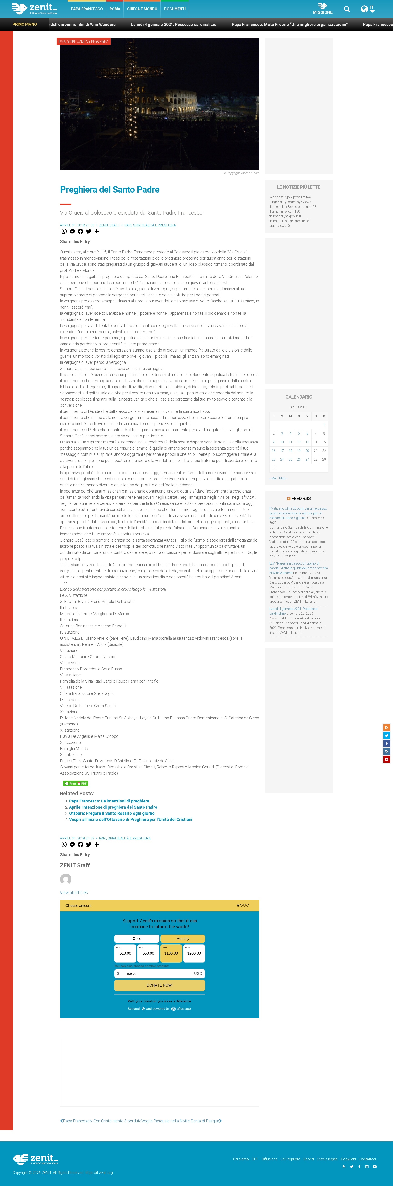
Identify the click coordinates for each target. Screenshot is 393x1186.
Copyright (348, 1159)
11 (290, 442)
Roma (115, 9)
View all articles (74, 892)
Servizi (308, 1159)
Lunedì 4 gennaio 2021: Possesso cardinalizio (117, 24)
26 (299, 459)
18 (290, 451)
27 (307, 459)
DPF (255, 1159)
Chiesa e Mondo (142, 9)
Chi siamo (241, 1159)
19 (299, 451)
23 (273, 459)
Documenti (175, 9)
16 (273, 451)
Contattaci (367, 1159)
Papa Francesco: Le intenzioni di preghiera (109, 801)
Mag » (283, 478)
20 (307, 451)
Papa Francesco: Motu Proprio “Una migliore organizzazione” (233, 24)
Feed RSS (301, 498)
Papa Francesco (87, 9)
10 (282, 442)
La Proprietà (290, 1159)
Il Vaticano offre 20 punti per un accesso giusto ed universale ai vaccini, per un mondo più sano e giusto (298, 513)
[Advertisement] (160, 1077)
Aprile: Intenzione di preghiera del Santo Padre (113, 807)
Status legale (327, 1159)
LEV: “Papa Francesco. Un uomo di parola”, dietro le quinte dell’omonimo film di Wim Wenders (298, 568)
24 (282, 459)
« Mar (273, 478)
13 (307, 442)
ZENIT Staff (109, 225)
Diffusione (269, 1159)
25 (290, 459)
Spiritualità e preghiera (87, 42)
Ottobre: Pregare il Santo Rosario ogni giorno (112, 813)
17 (282, 451)
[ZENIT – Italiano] (40, 9)
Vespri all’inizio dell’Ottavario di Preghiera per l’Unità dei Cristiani (130, 819)
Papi (62, 42)
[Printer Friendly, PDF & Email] (75, 783)
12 (299, 442)
